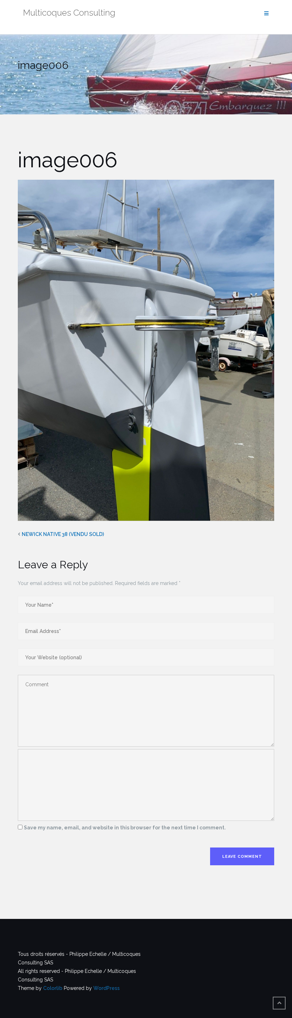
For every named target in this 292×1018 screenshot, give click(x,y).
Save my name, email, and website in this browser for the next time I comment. (125, 827)
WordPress (106, 988)
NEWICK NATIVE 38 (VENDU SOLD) (63, 534)
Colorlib (52, 988)
